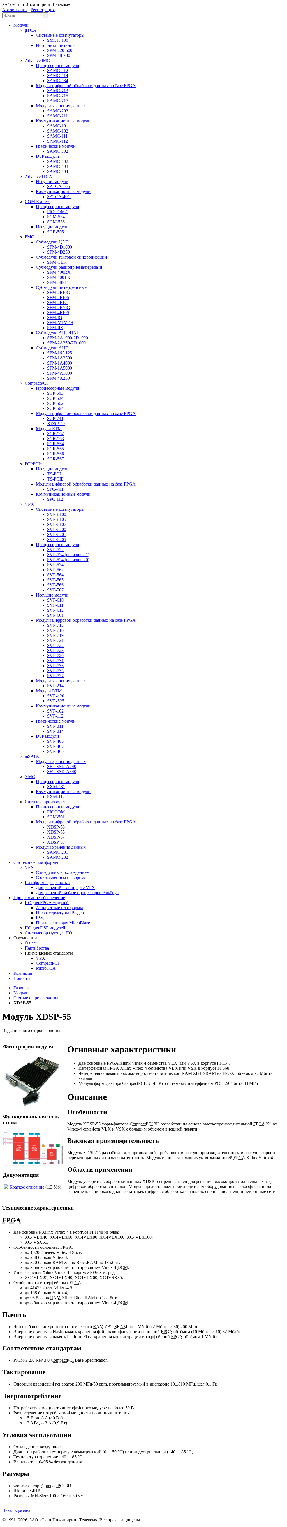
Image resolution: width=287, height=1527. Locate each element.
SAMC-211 (57, 115)
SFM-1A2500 (59, 358)
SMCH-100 (57, 40)
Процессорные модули (57, 65)
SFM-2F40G (58, 307)
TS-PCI (54, 474)
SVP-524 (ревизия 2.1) (68, 554)
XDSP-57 (56, 837)
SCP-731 (55, 418)
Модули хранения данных (61, 105)
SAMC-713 (57, 90)
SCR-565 (55, 448)
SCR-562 (55, 433)
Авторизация (14, 9)
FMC (29, 237)
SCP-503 (55, 393)
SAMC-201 (57, 852)
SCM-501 (56, 816)
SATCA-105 (58, 186)
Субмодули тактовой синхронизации (71, 257)
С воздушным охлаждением (62, 872)
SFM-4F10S (58, 312)
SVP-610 (55, 600)
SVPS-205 (56, 539)
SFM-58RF (57, 282)
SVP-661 (55, 615)
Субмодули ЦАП (52, 242)
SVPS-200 (56, 529)
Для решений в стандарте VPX (65, 887)
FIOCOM (56, 811)
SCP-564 (55, 408)
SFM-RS (55, 327)
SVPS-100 (56, 514)
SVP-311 (55, 726)
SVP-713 (55, 625)
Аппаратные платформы (59, 907)
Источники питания (55, 45)
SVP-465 (55, 751)
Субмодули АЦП (52, 347)
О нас (30, 943)
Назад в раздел (16, 1510)
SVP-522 (55, 549)
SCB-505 (55, 231)
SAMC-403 (57, 166)
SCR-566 (55, 453)
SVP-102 (55, 711)
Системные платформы (35, 862)
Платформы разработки (47, 882)
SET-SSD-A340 (61, 771)
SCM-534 (56, 216)
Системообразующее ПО (48, 932)
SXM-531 (56, 786)
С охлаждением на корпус (61, 877)
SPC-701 (55, 489)
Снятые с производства (47, 801)
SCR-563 (55, 438)
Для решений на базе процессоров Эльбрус (77, 892)
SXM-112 (56, 796)
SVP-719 (55, 635)
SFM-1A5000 (59, 368)
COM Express (37, 201)
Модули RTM (49, 428)
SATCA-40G (59, 196)
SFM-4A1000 (59, 373)
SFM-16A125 (59, 353)
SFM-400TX (58, 277)
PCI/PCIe (33, 463)
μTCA (30, 30)
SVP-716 (55, 630)
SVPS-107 (56, 524)
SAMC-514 (57, 75)
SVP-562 (55, 569)
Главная (21, 987)
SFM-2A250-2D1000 (66, 342)
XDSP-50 (56, 423)
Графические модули (56, 146)
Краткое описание (27, 1187)
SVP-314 (55, 731)
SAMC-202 (57, 857)
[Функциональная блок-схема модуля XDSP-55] (33, 1164)
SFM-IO (54, 317)
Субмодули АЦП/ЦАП (58, 332)
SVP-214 (55, 685)
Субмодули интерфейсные (61, 287)
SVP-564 (55, 574)
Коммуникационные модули (63, 121)
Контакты (22, 973)
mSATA (32, 756)
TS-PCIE (55, 479)
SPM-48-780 (58, 55)
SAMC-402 (57, 161)
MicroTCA (46, 968)
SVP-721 (55, 640)
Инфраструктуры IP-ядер (60, 912)
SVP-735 (55, 670)
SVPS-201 (56, 534)
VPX (29, 504)
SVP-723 (55, 650)
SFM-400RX (59, 272)
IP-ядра (43, 917)
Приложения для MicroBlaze (63, 922)
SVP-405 (55, 741)
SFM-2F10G (58, 292)
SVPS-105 (56, 519)
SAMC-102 (57, 131)
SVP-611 (55, 605)
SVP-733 (55, 665)
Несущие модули (52, 181)
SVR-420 (55, 695)
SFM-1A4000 (59, 363)
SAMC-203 (57, 110)
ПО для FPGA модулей (47, 902)
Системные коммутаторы (60, 35)
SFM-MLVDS (60, 322)
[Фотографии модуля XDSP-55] (33, 1105)
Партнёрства (37, 948)
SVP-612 (55, 610)
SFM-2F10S (58, 297)
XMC (30, 776)
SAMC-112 (57, 141)
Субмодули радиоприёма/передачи (69, 267)
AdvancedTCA (38, 176)
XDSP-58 (56, 842)
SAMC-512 (57, 70)
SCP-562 (55, 403)
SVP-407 (55, 746)
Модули (21, 25)
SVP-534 (55, 564)
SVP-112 (55, 716)
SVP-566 (55, 585)
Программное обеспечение (39, 897)
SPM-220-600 (59, 50)
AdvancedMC (37, 60)
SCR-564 (55, 443)
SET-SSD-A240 (61, 766)
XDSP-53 (56, 827)
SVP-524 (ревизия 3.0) (68, 559)
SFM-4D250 (58, 252)
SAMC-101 (57, 126)
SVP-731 (55, 660)
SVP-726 (55, 655)
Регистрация (43, 9)
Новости (21, 978)
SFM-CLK (57, 262)
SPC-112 (55, 499)
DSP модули (47, 156)
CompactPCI (36, 383)
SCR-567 (55, 458)
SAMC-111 (57, 136)
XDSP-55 (56, 832)
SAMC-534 (57, 80)
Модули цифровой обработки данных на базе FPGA (86, 85)
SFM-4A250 (58, 378)
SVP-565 (55, 579)
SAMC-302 (57, 151)
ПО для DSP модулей (45, 927)
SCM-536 (56, 221)
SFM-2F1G (57, 302)
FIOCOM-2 (57, 211)
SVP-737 (55, 675)
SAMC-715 (57, 95)
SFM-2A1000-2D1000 (67, 337)
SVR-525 (55, 700)
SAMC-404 (57, 171)
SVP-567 (55, 590)
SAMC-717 (57, 100)
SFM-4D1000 (59, 247)
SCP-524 (55, 398)
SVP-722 (55, 645)
